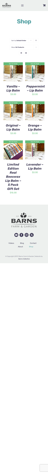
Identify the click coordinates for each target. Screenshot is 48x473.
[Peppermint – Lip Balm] (35, 64)
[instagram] (27, 235)
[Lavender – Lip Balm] (35, 142)
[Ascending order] (36, 40)
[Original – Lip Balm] (13, 103)
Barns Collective (24, 259)
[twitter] (32, 235)
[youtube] (16, 235)
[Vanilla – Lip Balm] (13, 64)
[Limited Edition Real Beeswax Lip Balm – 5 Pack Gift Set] (13, 142)
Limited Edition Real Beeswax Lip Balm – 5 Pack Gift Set (13, 177)
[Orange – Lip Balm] (35, 103)
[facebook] (21, 235)
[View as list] (26, 53)
